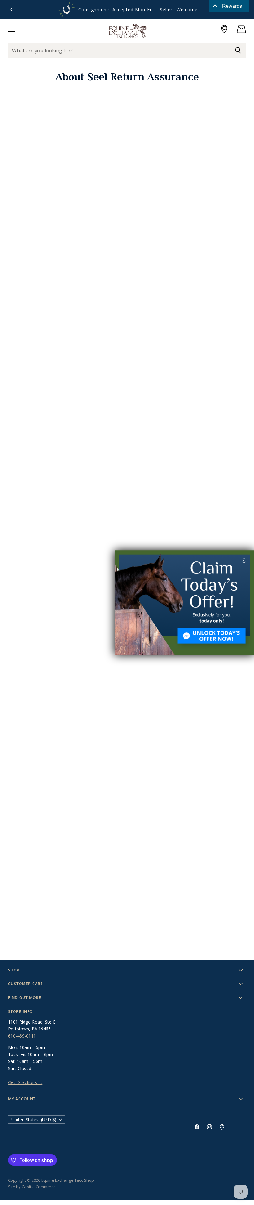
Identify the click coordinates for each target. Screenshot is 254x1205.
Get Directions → (25, 1082)
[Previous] (12, 9)
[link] (184, 602)
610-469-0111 (22, 1036)
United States (33, 1119)
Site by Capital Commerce (32, 1186)
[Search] (238, 50)
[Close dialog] (244, 560)
